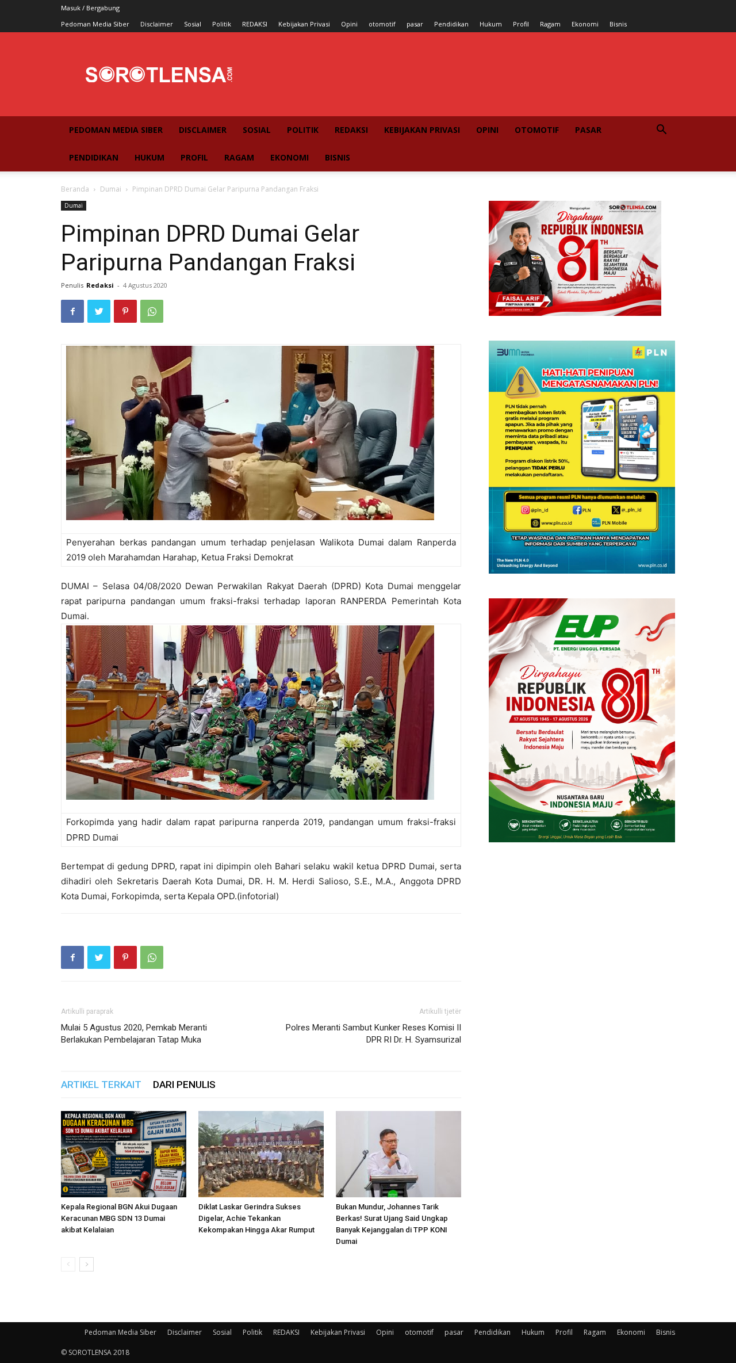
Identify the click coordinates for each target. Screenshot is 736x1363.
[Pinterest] (125, 311)
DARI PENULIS (184, 1084)
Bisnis (618, 24)
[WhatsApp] (151, 311)
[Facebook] (72, 311)
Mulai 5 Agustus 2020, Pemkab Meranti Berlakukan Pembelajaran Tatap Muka (134, 1033)
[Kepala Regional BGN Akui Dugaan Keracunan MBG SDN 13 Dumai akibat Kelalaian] (123, 1154)
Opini (349, 24)
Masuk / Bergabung (90, 7)
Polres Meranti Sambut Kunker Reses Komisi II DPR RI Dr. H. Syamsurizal (373, 1033)
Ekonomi (585, 24)
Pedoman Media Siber (95, 24)
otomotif (382, 24)
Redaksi (100, 285)
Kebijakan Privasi (304, 24)
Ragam (550, 24)
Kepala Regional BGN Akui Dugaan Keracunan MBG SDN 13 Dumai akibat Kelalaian (119, 1218)
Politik (221, 24)
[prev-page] (68, 1264)
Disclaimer (156, 24)
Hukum (491, 24)
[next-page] (86, 1264)
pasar (415, 24)
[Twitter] (98, 311)
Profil (521, 24)
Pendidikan (451, 24)
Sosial (192, 24)
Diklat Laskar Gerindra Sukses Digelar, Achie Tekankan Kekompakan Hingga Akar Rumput (256, 1218)
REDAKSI (254, 24)
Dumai (110, 189)
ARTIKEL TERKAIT (101, 1084)
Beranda (75, 189)
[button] (661, 130)
